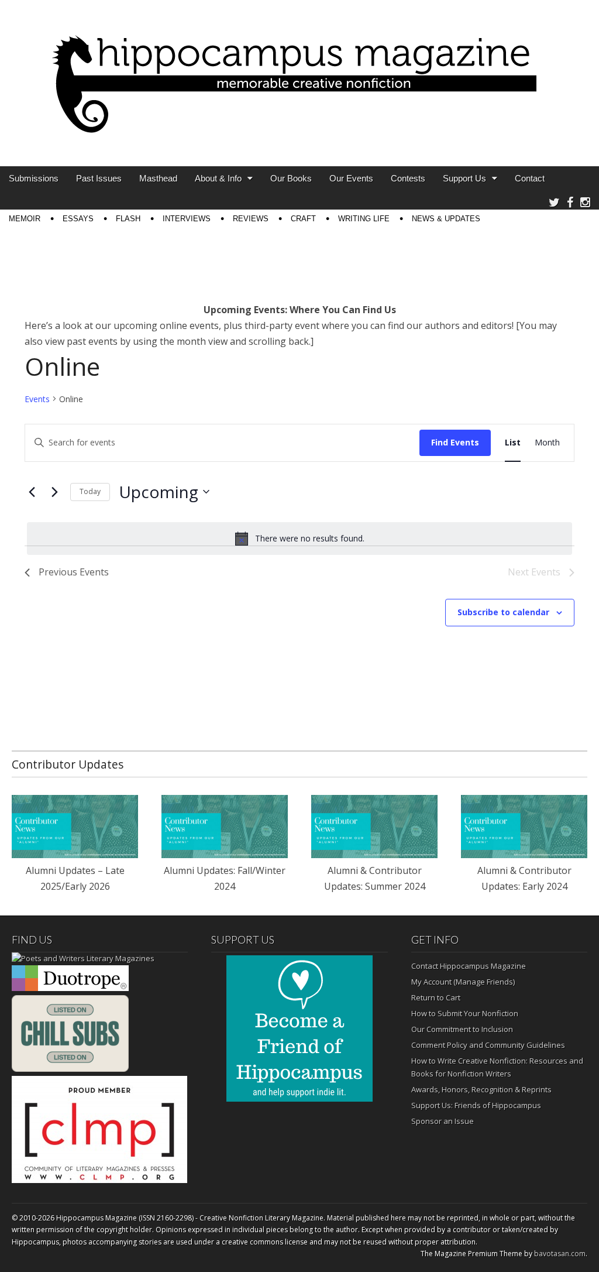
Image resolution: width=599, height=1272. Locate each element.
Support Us (464, 178)
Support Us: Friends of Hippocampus (476, 1105)
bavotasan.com (560, 1254)
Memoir (24, 218)
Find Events (455, 442)
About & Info (218, 178)
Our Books (291, 178)
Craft (303, 218)
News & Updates (446, 218)
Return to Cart (435, 997)
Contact (530, 178)
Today (90, 491)
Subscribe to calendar (503, 612)
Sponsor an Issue (442, 1121)
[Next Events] (54, 492)
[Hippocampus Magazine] (299, 74)
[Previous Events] (32, 492)
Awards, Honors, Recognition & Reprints (481, 1089)
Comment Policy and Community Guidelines (488, 1045)
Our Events (351, 178)
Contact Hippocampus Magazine (468, 966)
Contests (408, 178)
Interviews (187, 218)
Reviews (250, 218)
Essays (78, 218)
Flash (128, 218)
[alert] (299, 538)
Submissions (33, 178)
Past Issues (99, 178)
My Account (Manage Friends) (463, 981)
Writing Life (364, 218)
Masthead (158, 178)
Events (37, 398)
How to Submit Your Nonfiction (464, 1013)
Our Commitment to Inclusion (462, 1029)
